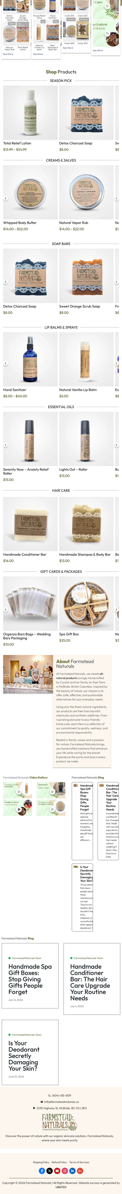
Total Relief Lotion (17, 143)
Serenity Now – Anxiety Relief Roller (26, 471)
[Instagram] (65, 1171)
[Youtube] (57, 1171)
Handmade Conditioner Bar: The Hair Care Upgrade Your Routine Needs (113, 797)
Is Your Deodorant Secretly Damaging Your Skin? (87, 873)
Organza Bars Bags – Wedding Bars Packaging (27, 636)
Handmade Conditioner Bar (24, 554)
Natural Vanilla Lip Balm (78, 389)
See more (8, 54)
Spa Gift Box (69, 634)
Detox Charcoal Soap (75, 143)
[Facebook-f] (42, 1171)
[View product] (30, 113)
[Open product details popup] (106, 33)
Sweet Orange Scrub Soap (79, 306)
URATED (61, 1187)
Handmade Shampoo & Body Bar (85, 554)
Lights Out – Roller (73, 469)
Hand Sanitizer (14, 389)
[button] (5, 198)
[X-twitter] (49, 1171)
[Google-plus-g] (80, 1171)
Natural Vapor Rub (73, 222)
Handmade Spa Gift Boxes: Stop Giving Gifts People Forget (87, 797)
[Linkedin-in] (72, 1171)
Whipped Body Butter (20, 222)
